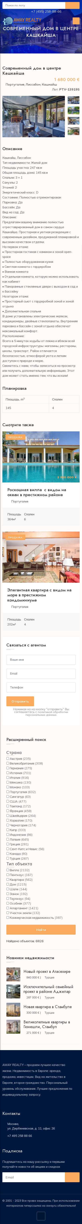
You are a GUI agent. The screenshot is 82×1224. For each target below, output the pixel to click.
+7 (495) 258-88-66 (46, 11)
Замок (14, 894)
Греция (15, 844)
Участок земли (20, 913)
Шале (14, 889)
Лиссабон (33, 84)
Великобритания (22, 763)
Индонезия (18, 835)
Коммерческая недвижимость (32, 918)
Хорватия (17, 820)
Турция (15, 858)
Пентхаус (17, 875)
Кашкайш (49, 84)
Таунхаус (17, 899)
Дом (13, 884)
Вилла (14, 870)
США (14, 801)
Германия (16, 768)
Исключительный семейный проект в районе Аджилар (48, 989)
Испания (16, 773)
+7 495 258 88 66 (19, 1136)
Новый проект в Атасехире (46, 971)
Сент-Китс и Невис (24, 849)
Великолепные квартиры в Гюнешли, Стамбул (46, 1024)
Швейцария (18, 816)
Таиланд (16, 806)
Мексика (16, 782)
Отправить (20, 701)
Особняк (16, 903)
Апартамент (19, 908)
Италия (15, 778)
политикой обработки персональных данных (46, 713)
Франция (16, 811)
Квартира (17, 880)
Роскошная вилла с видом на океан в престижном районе (36, 492)
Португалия (15, 84)
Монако (15, 787)
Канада (15, 854)
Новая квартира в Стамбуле (47, 1007)
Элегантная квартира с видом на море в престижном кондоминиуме (39, 595)
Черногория (18, 825)
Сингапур (17, 797)
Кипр (13, 830)
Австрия (16, 759)
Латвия (15, 839)
